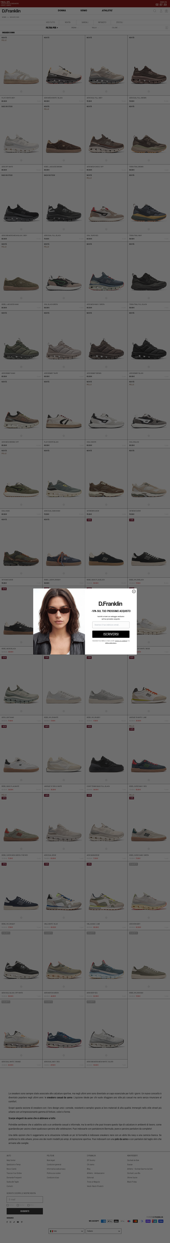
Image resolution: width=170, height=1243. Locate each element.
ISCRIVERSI (111, 634)
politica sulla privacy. (111, 643)
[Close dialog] (133, 591)
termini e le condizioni (121, 641)
